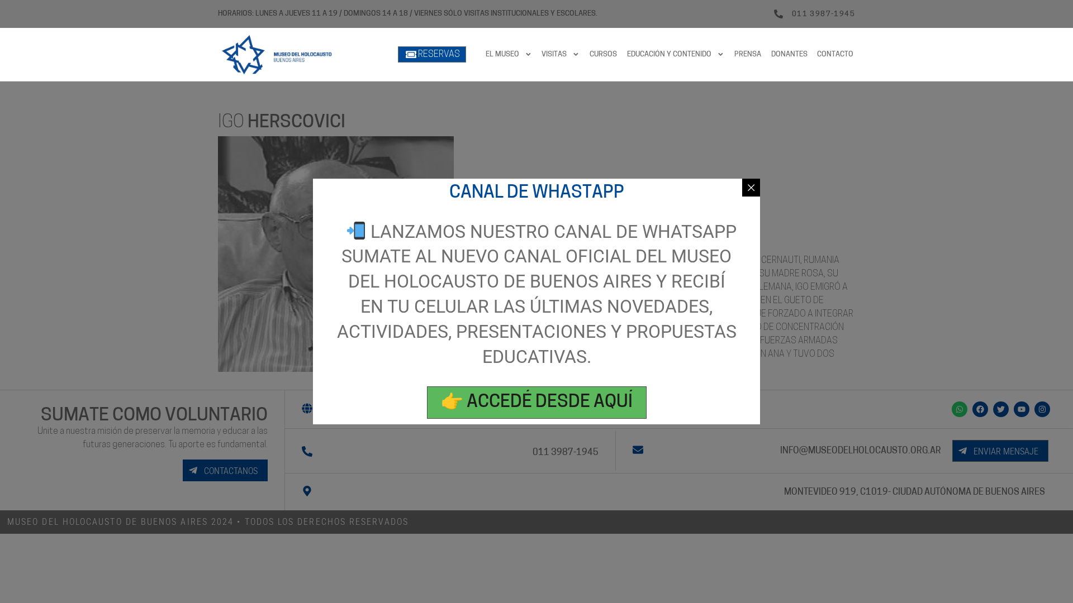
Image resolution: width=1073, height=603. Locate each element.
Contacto (835, 54)
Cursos (603, 54)
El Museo (502, 54)
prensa (747, 54)
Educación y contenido (669, 54)
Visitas (554, 54)
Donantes (789, 54)
